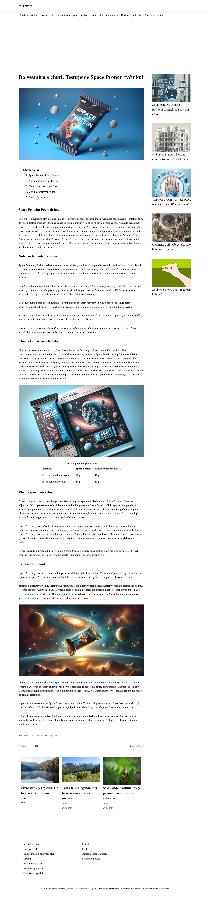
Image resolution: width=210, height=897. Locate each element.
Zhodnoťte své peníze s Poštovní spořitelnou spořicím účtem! (170, 109)
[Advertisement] (105, 38)
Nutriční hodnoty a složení (43, 180)
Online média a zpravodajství (71, 15)
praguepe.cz (25, 5)
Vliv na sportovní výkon (42, 191)
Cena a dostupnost (39, 197)
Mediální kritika (28, 15)
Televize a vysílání (153, 15)
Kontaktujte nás (50, 735)
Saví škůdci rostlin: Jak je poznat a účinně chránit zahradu (122, 793)
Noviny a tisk (47, 15)
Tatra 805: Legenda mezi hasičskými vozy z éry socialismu (80, 793)
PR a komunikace (109, 15)
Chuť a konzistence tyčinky (44, 186)
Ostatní (93, 15)
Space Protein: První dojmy (44, 175)
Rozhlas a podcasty (131, 15)
